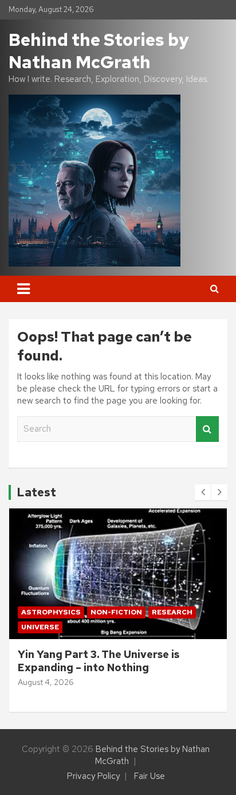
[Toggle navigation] (23, 289)
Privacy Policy (93, 776)
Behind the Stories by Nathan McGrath (99, 50)
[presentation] (203, 492)
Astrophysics (51, 612)
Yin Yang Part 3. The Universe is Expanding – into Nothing (98, 661)
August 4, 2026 (46, 682)
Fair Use (149, 776)
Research (172, 612)
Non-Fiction (116, 612)
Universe (40, 627)
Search (207, 429)
